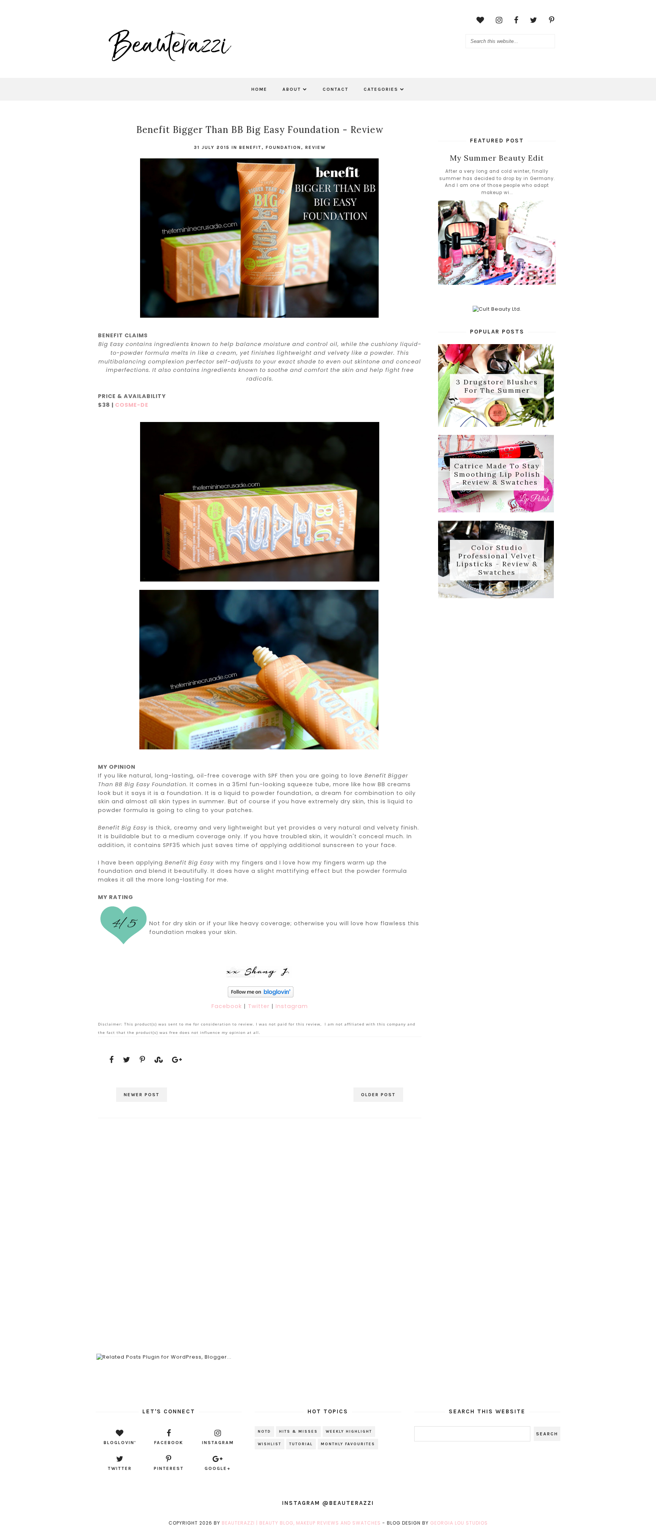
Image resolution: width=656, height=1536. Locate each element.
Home (259, 89)
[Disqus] (259, 1228)
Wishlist (269, 1444)
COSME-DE (131, 405)
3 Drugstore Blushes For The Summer (497, 386)
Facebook (227, 1006)
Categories (381, 89)
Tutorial (301, 1444)
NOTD (264, 1431)
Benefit (250, 147)
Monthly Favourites (348, 1444)
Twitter (259, 1006)
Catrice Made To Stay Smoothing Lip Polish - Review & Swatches (497, 474)
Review (315, 147)
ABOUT (291, 89)
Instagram (292, 1006)
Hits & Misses (298, 1431)
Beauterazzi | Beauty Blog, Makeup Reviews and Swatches (301, 1523)
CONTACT (335, 89)
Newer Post (141, 1094)
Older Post (378, 1094)
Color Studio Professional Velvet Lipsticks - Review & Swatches (497, 560)
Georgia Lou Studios (459, 1523)
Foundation (283, 147)
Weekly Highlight (349, 1431)
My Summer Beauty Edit (497, 158)
